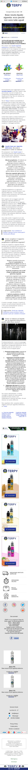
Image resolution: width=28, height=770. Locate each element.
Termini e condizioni (14, 728)
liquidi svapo (17, 152)
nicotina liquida (7, 91)
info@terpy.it (15, 713)
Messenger (15, 1)
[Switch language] (3, 1)
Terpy (7, 100)
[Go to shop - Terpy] (14, 766)
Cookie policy (14, 726)
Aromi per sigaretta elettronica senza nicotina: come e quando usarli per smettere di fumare (14, 312)
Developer (14, 761)
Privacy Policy (14, 723)
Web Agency (14, 759)
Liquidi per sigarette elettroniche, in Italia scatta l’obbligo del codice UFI (21, 414)
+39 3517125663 (14, 718)
